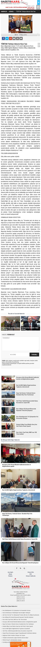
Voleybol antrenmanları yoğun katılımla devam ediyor (15, 637)
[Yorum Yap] (21, 38)
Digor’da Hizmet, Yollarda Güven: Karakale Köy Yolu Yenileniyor (18, 624)
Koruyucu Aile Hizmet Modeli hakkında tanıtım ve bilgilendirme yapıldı (20, 621)
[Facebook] (3, 38)
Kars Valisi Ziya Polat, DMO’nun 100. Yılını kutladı (15, 619)
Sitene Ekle (31, 572)
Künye (10, 574)
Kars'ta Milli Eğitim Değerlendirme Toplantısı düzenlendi (16, 628)
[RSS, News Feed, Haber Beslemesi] (20, 568)
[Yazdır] (17, 38)
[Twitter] (6, 38)
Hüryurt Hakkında (30, 576)
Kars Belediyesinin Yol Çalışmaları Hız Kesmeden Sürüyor (17, 610)
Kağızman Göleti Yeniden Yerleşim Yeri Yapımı (14, 635)
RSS (31, 574)
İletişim (10, 576)
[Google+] (10, 38)
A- (39, 46)
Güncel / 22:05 (20, 7)
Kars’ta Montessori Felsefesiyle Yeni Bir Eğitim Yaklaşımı (16, 612)
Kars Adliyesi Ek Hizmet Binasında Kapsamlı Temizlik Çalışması (18, 617)
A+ (39, 44)
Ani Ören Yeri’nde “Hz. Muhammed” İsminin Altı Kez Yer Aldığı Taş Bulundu (21, 615)
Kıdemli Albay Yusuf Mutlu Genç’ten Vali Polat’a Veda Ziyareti (18, 626)
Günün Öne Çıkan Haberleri (9, 606)
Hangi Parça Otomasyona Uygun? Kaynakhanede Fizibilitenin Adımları (19, 633)
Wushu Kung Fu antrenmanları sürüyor (12, 640)
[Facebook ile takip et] (17, 568)
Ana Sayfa (10, 572)
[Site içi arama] (24, 568)
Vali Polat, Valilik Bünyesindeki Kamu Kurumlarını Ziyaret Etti (17, 631)
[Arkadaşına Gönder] (14, 38)
